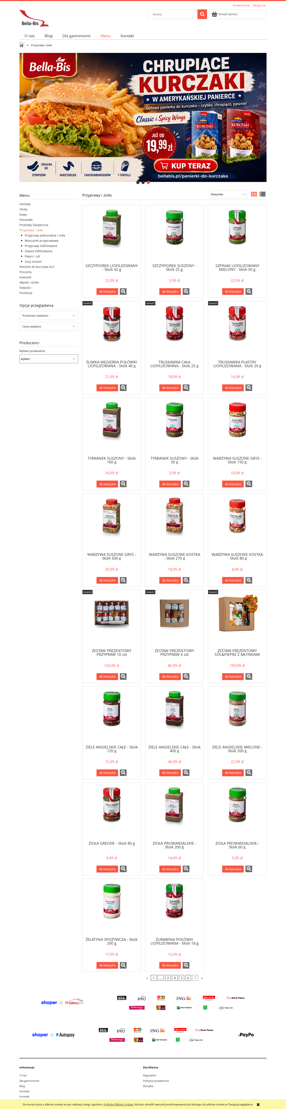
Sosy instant (33, 261)
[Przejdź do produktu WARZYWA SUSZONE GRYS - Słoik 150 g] (237, 426)
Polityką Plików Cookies (118, 1104)
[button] (123, 291)
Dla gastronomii (29, 1081)
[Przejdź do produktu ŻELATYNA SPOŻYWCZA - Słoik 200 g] (111, 907)
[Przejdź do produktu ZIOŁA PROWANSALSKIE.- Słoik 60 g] (237, 811)
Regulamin (149, 1075)
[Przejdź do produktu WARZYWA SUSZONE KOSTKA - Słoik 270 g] (174, 522)
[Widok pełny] (262, 194)
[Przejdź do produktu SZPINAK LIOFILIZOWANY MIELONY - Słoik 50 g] (237, 234)
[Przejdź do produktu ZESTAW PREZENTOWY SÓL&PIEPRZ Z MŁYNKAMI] (237, 619)
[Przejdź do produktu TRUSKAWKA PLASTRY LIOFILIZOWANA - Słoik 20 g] (237, 330)
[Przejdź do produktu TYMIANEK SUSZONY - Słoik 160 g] (111, 426)
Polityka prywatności (156, 1081)
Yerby (23, 209)
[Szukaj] (202, 14)
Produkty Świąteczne (33, 225)
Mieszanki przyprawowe (41, 241)
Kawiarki (25, 277)
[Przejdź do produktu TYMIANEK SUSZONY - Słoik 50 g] (174, 426)
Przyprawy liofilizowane (41, 246)
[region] (143, 117)
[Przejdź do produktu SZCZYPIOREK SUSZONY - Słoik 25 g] (174, 234)
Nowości (25, 288)
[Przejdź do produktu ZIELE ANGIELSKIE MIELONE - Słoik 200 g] (237, 715)
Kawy (23, 214)
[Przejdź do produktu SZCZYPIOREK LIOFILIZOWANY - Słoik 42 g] (111, 234)
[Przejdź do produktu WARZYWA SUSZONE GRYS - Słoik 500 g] (111, 522)
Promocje (25, 293)
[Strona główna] (34, 17)
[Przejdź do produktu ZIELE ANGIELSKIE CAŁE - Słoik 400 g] (174, 715)
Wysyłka (148, 1086)
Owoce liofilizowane (38, 251)
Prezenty (25, 272)
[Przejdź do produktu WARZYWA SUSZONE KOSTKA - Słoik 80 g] (237, 522)
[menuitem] (29, 36)
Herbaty (25, 204)
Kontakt (24, 1091)
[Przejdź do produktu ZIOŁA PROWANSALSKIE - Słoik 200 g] (174, 811)
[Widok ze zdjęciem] (254, 194)
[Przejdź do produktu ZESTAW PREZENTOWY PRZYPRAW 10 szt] (111, 619)
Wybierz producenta (32, 350)
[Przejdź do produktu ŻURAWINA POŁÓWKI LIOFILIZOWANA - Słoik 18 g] (174, 907)
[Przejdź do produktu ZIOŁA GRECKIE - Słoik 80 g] (111, 811)
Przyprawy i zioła (31, 230)
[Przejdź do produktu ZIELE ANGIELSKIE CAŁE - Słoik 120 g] (111, 715)
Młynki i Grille (29, 282)
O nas (23, 1075)
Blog (22, 1086)
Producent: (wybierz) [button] (35, 315)
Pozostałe (26, 220)
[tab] (137, 182)
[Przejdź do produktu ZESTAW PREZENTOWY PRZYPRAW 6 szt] (174, 619)
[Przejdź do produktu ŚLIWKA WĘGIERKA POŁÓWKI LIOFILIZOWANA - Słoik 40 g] (111, 330)
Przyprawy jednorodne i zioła (45, 235)
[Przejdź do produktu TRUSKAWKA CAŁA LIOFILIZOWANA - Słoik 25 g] (174, 330)
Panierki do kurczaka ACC (37, 267)
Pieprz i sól (32, 256)
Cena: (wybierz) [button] (31, 326)
